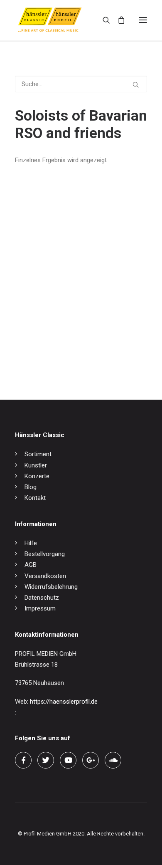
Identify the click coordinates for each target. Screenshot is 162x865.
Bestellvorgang (45, 554)
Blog (31, 487)
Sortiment (38, 454)
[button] (143, 20)
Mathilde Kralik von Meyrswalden (59, 354)
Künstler (36, 465)
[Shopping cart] (117, 20)
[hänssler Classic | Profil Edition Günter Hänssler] (50, 19)
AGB (31, 564)
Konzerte (37, 476)
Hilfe (31, 543)
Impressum (40, 608)
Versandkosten (45, 576)
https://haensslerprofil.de (64, 701)
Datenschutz (42, 597)
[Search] (102, 20)
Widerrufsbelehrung (51, 587)
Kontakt (35, 498)
